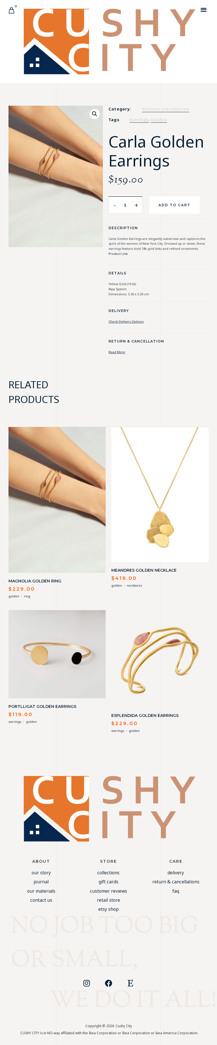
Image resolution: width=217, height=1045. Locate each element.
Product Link (118, 254)
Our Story (41, 873)
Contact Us (41, 900)
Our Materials (41, 891)
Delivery (176, 873)
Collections (108, 873)
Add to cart (174, 205)
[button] (204, 9)
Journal (41, 882)
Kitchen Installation (165, 109)
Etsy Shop (108, 909)
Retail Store (108, 900)
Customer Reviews (108, 891)
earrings (139, 119)
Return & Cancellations (175, 882)
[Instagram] (86, 983)
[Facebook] (108, 983)
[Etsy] (131, 983)
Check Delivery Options (126, 321)
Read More (116, 352)
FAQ (175, 891)
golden (159, 119)
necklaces (134, 585)
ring (27, 596)
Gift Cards (108, 882)
